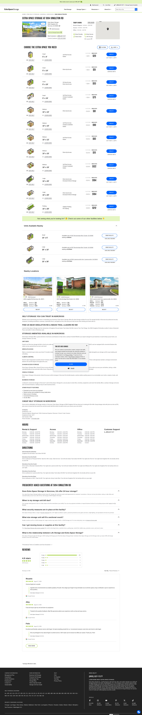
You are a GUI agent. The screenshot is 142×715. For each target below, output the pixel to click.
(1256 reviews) (65, 297)
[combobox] (126, 9)
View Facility (109, 235)
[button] (71, 228)
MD (52, 693)
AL (5, 693)
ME (49, 693)
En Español (57, 677)
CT (19, 693)
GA (29, 693)
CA (13, 693)
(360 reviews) (32, 297)
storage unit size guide (91, 520)
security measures (45, 512)
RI (24, 695)
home (24, 14)
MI (57, 693)
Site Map (56, 679)
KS (41, 693)
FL (27, 693)
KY (43, 693)
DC (24, 693)
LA (46, 693)
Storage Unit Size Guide (35, 684)
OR (19, 695)
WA (40, 695)
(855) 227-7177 (110, 432)
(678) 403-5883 (62, 38)
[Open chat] (139, 712)
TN (30, 695)
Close (71, 364)
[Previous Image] (24, 29)
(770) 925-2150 (35, 418)
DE (21, 693)
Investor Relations (9, 679)
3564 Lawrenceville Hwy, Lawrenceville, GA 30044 (84, 259)
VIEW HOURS (91, 22)
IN (38, 693)
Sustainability (8, 684)
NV (71, 693)
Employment (8, 681)
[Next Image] (44, 29)
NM (6, 695)
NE (68, 693)
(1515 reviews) (98, 297)
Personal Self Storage (35, 677)
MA (54, 693)
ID (34, 693)
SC (27, 695)
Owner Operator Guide (35, 682)
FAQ (55, 675)
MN (60, 693)
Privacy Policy (58, 681)
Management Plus (9, 675)
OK (17, 695)
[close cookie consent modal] (87, 345)
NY (8, 695)
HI (32, 693)
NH (74, 693)
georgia (43, 14)
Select (111, 54)
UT (35, 695)
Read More (31, 645)
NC (11, 695)
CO (16, 693)
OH (14, 695)
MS (62, 693)
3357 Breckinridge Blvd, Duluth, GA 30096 (82, 235)
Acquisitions (8, 677)
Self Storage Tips (33, 679)
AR (8, 693)
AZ (11, 693)
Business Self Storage (35, 675)
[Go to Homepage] (9, 9)
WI (43, 695)
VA (38, 695)
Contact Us (8, 682)
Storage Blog (32, 681)
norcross (50, 14)
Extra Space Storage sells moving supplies (34, 528)
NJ (76, 693)
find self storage (33, 14)
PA (22, 695)
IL (36, 693)
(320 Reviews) (55, 28)
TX (32, 695)
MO (65, 693)
